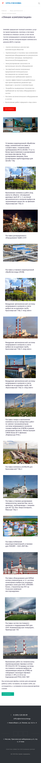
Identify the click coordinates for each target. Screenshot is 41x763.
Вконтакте (15, 733)
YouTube (25, 733)
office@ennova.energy (22, 719)
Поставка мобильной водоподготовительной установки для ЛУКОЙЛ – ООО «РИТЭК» (18, 544)
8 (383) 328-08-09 (20, 715)
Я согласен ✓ (8, 694)
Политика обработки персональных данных (20, 749)
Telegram (20, 733)
